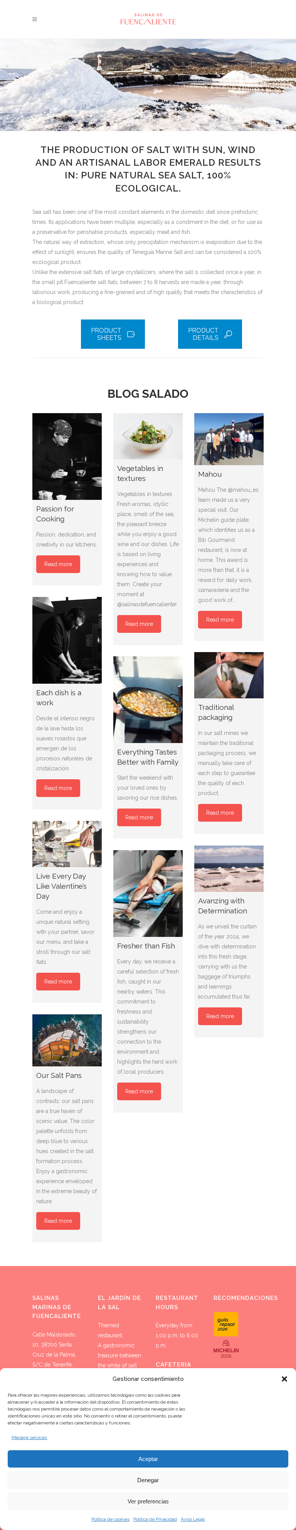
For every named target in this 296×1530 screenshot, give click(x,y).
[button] (284, 1379)
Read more (58, 564)
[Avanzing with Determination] (229, 869)
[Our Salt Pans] (67, 1040)
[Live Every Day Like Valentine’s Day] (67, 844)
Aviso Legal (193, 1519)
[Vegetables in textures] (148, 436)
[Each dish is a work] (67, 640)
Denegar (148, 1480)
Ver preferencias (148, 1501)
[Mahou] (229, 439)
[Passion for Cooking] (67, 456)
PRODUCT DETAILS (203, 334)
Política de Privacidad (155, 1519)
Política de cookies (110, 1519)
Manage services (29, 1437)
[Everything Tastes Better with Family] (148, 699)
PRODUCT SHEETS (106, 334)
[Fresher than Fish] (148, 893)
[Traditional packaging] (229, 675)
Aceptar (148, 1459)
